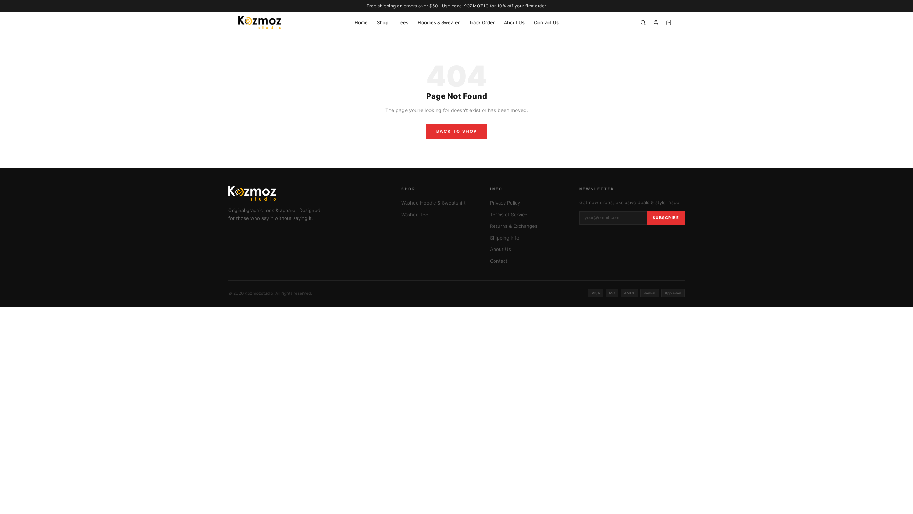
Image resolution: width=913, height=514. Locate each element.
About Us (514, 22)
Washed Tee (414, 214)
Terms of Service (508, 214)
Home (361, 22)
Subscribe (666, 217)
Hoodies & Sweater (439, 22)
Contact (498, 261)
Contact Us (546, 22)
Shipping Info (504, 238)
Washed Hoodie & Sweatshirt (433, 203)
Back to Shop (456, 131)
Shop (382, 22)
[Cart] (669, 22)
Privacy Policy (505, 203)
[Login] (656, 22)
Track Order (482, 22)
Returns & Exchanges (513, 226)
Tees (403, 22)
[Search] (643, 22)
